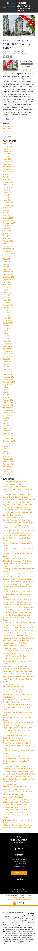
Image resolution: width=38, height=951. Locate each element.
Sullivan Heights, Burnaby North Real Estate (19, 774)
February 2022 (8, 241)
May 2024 (6, 195)
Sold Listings (7, 136)
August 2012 (7, 474)
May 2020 (6, 282)
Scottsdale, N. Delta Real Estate (14, 738)
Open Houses (8, 131)
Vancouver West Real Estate (13, 797)
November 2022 (9, 220)
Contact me (19, 872)
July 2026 (6, 149)
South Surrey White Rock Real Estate (16, 758)
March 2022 (7, 238)
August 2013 (7, 443)
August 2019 (7, 287)
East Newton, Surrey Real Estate (15, 602)
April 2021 (6, 267)
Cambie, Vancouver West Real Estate (16, 520)
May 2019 (6, 295)
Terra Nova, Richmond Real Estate (15, 787)
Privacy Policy (18, 897)
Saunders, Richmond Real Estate (15, 735)
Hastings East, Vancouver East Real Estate (18, 638)
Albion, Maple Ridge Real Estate (15, 482)
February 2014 (8, 431)
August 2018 (7, 310)
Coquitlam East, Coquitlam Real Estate (17, 574)
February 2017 (8, 343)
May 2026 (6, 154)
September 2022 (9, 223)
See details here (25, 70)
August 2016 (7, 356)
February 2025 (8, 182)
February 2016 (8, 372)
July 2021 (6, 259)
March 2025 (7, 179)
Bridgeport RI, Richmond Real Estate (16, 502)
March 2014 (7, 428)
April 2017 (6, 338)
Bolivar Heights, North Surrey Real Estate (18, 494)
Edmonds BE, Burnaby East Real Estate (17, 605)
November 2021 (9, 249)
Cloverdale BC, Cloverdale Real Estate (17, 561)
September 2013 (9, 441)
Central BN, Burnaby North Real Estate (17, 533)
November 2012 (9, 467)
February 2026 (8, 161)
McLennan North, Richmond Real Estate (17, 671)
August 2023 (7, 208)
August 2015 (7, 385)
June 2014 (7, 420)
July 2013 (6, 446)
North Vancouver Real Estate (13, 692)
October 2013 (8, 438)
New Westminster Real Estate (14, 687)
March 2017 (7, 341)
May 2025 (6, 174)
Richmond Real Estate (11, 725)
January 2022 (8, 244)
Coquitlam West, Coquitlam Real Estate (17, 579)
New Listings (7, 129)
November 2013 (9, 436)
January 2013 (8, 461)
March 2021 (7, 269)
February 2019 (8, 303)
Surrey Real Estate (10, 784)
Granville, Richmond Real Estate (15, 633)
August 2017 (7, 328)
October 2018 (8, 305)
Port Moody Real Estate (11, 702)
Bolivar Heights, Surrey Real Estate (15, 497)
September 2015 (9, 382)
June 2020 (7, 279)
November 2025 (9, 167)
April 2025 (6, 177)
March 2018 (7, 318)
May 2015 (6, 392)
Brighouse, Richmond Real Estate (15, 507)
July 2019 (6, 290)
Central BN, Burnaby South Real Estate (17, 535)
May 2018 (6, 313)
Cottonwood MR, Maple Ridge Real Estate (18, 581)
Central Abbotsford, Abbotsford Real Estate (18, 530)
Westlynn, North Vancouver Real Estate (17, 807)
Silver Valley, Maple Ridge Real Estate (17, 743)
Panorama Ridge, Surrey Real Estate (16, 699)
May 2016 (6, 364)
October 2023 (8, 202)
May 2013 (6, 451)
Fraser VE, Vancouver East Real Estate (17, 615)
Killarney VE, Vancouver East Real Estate (18, 648)
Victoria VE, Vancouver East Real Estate (17, 799)
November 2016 (9, 349)
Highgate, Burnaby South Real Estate (16, 640)
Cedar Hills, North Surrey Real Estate (16, 525)
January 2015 (8, 402)
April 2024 (6, 197)
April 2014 (6, 426)
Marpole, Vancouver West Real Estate (16, 669)
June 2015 (7, 390)
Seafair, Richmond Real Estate (14, 740)
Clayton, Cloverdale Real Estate (14, 558)
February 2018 (8, 320)
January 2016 (8, 374)
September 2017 (9, 326)
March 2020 (7, 284)
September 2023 (9, 205)
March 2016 (7, 369)
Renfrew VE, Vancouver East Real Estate (18, 723)
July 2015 (6, 387)
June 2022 (7, 231)
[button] (16, 849)
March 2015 (7, 397)
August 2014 (7, 415)
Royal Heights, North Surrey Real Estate (17, 728)
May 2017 (6, 336)
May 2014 (6, 423)
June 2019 (7, 292)
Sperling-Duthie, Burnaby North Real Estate (18, 766)
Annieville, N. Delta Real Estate (14, 487)
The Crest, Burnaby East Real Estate (16, 789)
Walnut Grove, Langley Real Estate (15, 802)
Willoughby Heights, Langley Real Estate (18, 825)
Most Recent (7, 144)
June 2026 (7, 151)
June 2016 (7, 361)
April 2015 (6, 395)
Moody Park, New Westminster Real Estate (18, 676)
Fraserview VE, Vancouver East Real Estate (19, 622)
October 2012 (8, 469)
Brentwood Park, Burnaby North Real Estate (19, 499)
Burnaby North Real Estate (12, 515)
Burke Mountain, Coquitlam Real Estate (17, 510)
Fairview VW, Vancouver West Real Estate (18, 607)
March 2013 (7, 456)
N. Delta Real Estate (10, 684)
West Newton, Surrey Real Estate (15, 805)
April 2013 (6, 454)
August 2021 (7, 256)
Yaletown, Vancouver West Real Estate (17, 828)
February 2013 (8, 459)
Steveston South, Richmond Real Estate (17, 769)
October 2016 (8, 351)
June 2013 (7, 449)
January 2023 (8, 218)
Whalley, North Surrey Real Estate (19, 54)
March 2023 (7, 215)
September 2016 (9, 354)
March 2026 (7, 159)
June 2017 (7, 333)
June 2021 (7, 261)
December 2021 (9, 246)
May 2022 (6, 233)
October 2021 (8, 251)
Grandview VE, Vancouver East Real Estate (18, 630)
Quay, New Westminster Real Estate (16, 704)
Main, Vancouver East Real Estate (15, 666)
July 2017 (6, 331)
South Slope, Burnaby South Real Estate (17, 756)
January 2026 (8, 164)
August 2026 (7, 146)
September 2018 (9, 308)
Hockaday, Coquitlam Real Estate (15, 643)
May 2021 (6, 264)
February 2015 (8, 400)
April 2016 (6, 367)
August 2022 (7, 226)
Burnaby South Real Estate (13, 517)
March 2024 (7, 200)
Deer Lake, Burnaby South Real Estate (17, 584)
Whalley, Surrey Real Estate (13, 812)
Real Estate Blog (9, 134)
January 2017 (8, 346)
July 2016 (6, 359)
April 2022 (6, 236)
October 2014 (8, 410)
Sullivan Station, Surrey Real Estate (16, 776)
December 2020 (9, 277)
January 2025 (8, 185)
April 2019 (6, 297)
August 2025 (7, 172)
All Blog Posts (8, 126)
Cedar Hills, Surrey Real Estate (14, 528)
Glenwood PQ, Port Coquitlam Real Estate (18, 628)
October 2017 (8, 323)
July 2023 (6, 210)
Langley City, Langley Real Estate (15, 658)
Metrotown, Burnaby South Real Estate (17, 674)
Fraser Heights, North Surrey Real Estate (17, 612)
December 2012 (9, 464)
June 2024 (7, 192)
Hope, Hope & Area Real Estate (14, 646)
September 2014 (9, 413)
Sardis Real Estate (10, 733)
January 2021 (8, 274)
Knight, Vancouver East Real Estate (16, 656)
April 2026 (6, 156)
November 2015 (9, 377)
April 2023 (6, 213)
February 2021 (8, 272)
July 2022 (6, 228)
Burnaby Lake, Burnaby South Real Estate (18, 512)
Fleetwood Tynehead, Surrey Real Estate (18, 610)
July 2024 (6, 190)
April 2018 (6, 315)
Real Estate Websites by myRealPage (19, 899)
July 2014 (6, 418)
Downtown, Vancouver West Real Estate (17, 599)
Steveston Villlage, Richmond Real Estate (18, 771)
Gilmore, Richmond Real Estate (14, 625)
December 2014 (9, 405)
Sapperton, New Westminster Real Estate (18, 730)
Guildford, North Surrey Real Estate (15, 635)
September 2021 (9, 254)
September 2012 (9, 472)
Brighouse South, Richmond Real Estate (17, 505)
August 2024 (7, 187)
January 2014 (8, 433)
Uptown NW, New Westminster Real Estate (18, 792)
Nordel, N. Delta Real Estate (13, 689)
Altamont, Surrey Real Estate (13, 484)
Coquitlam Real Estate (11, 576)
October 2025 (8, 169)
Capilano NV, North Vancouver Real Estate (18, 522)
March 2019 (7, 300)
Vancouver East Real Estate (13, 794)
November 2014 (9, 408)
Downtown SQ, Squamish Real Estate (16, 592)
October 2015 (8, 379)
